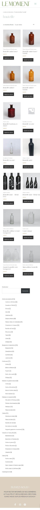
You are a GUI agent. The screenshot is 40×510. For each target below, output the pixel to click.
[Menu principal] (35, 3)
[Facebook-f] (15, 504)
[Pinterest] (25, 504)
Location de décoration (8, 12)
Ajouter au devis (8, 58)
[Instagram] (20, 504)
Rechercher (5, 287)
